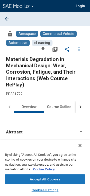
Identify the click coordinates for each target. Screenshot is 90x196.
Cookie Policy (44, 169)
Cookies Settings (45, 190)
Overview (29, 107)
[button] (45, 132)
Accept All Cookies (45, 179)
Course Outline (59, 107)
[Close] (80, 145)
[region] (45, 168)
